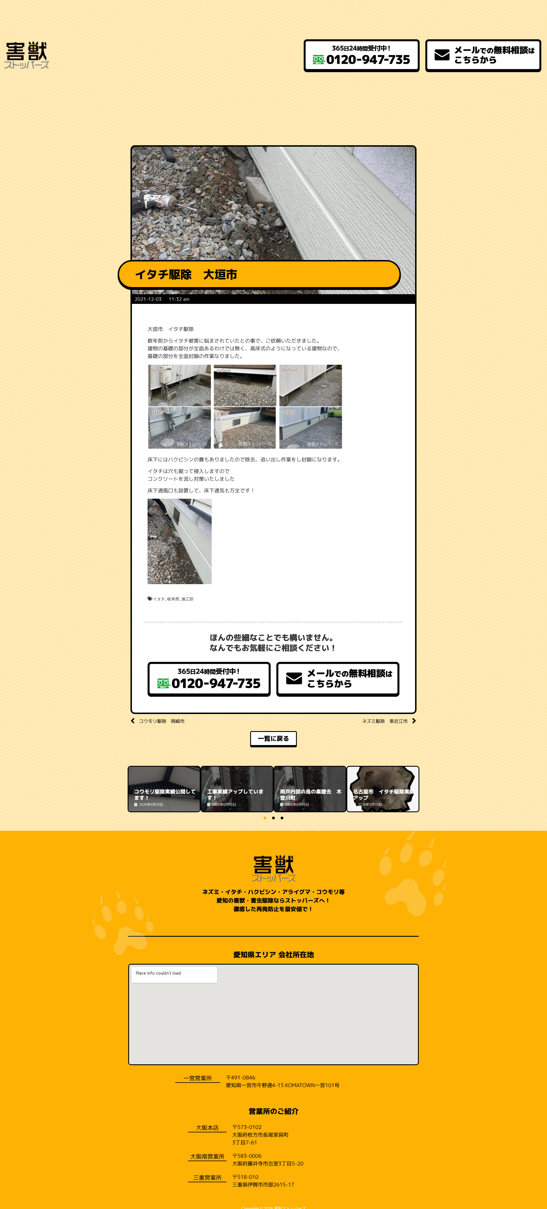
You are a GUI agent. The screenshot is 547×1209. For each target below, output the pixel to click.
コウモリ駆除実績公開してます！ (165, 794)
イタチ (159, 598)
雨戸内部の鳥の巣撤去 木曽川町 (311, 794)
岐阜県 (173, 598)
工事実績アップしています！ (235, 794)
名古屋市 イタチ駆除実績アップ (384, 794)
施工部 (187, 598)
